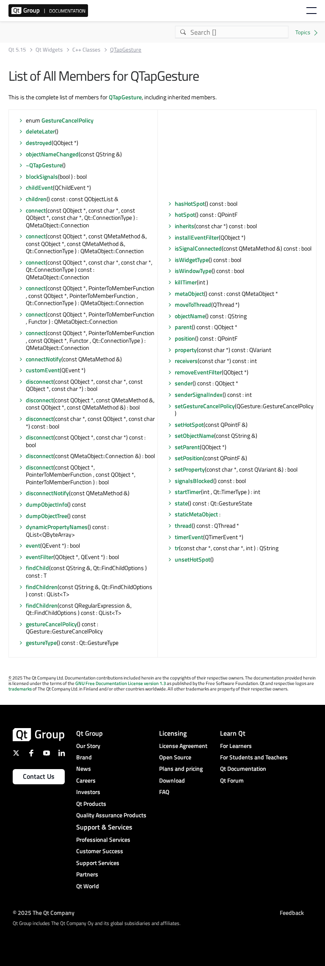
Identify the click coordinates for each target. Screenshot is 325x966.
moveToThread (193, 304)
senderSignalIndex (199, 394)
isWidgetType (192, 259)
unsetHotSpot (192, 559)
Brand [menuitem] (84, 757)
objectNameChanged (52, 154)
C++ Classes (86, 49)
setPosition (189, 457)
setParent (187, 446)
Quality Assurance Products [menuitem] (111, 814)
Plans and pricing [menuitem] (181, 768)
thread (183, 525)
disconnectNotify (47, 492)
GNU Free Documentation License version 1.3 (120, 683)
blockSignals (42, 176)
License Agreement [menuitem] (183, 745)
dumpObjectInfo (46, 504)
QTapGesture (125, 97)
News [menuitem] (83, 768)
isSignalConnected (198, 248)
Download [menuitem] (172, 780)
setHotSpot (189, 424)
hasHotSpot (190, 203)
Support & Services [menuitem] (104, 827)
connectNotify (43, 359)
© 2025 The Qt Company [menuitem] (43, 912)
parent (183, 326)
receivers (186, 360)
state (181, 503)
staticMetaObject (196, 514)
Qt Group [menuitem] (89, 733)
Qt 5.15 (17, 49)
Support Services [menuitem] (97, 862)
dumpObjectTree (46, 515)
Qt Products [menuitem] (91, 803)
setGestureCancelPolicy (205, 405)
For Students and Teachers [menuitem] (254, 757)
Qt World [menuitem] (87, 885)
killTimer (186, 282)
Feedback (292, 912)
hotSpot (185, 214)
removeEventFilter (198, 372)
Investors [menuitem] (88, 791)
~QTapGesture (44, 165)
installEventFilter (197, 237)
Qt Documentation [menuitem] (243, 768)
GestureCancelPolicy (67, 120)
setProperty (190, 469)
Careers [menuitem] (86, 780)
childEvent (39, 187)
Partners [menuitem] (87, 874)
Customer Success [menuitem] (99, 850)
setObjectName (194, 435)
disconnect (39, 381)
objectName (190, 315)
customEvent (43, 370)
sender (184, 383)
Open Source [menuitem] (175, 757)
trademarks (20, 688)
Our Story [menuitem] (88, 745)
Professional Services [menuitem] (103, 839)
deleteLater (40, 131)
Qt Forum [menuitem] (232, 780)
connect (36, 210)
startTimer (188, 491)
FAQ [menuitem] (164, 791)
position (185, 338)
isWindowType (193, 270)
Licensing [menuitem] (173, 733)
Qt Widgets (49, 49)
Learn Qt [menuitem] (232, 733)
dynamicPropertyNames (57, 526)
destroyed (39, 142)
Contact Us (39, 776)
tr (177, 547)
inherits (184, 225)
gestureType (41, 642)
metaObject (189, 293)
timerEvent (189, 536)
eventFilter (39, 556)
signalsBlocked (194, 480)
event (33, 545)
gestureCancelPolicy (51, 623)
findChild (37, 567)
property (186, 349)
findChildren (42, 586)
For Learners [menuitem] (236, 745)
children (36, 198)
